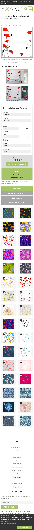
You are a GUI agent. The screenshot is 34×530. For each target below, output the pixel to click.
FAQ (17, 450)
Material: (5, 118)
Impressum (17, 464)
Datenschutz (17, 457)
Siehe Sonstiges (17, 202)
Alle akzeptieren (24, 527)
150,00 (16, 159)
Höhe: (4, 134)
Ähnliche (17, 188)
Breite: (5, 126)
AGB (17, 460)
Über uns (17, 454)
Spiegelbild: (6, 149)
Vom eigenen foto (17, 447)
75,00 (16, 171)
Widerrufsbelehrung (17, 467)
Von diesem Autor (17, 193)
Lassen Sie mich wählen (8, 524)
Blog (17, 473)
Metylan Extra (17, 487)
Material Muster (17, 470)
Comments (17, 198)
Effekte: (5, 143)
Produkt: (5, 112)
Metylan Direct (17, 484)
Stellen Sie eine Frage (10, 183)
